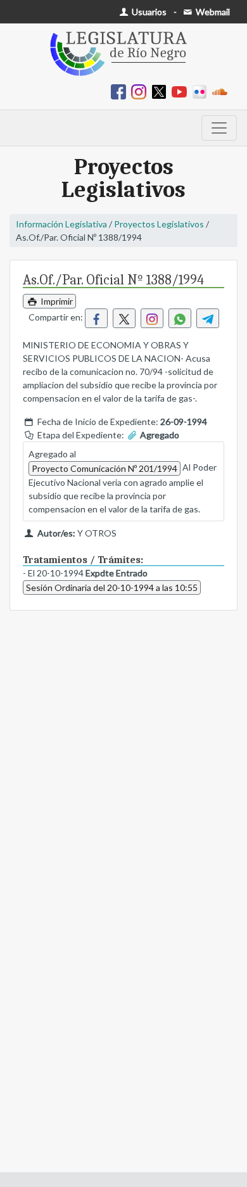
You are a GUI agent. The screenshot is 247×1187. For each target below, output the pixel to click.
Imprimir (56, 301)
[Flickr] (202, 91)
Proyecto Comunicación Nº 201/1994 (104, 468)
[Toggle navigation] (219, 128)
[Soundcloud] (222, 91)
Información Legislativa (61, 224)
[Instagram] (141, 91)
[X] (161, 91)
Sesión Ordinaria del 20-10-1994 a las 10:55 (112, 587)
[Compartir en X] (124, 318)
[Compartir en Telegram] (207, 318)
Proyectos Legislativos (159, 224)
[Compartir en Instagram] (152, 318)
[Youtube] (182, 91)
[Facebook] (121, 91)
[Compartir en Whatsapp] (179, 318)
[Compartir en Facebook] (96, 318)
